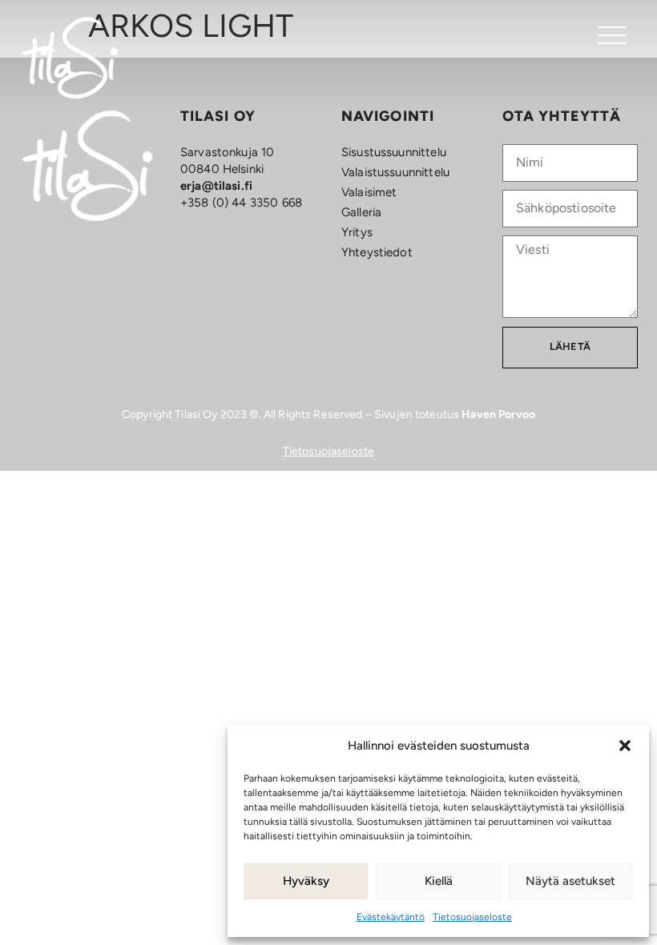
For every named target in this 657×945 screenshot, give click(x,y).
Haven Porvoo (498, 414)
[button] (625, 746)
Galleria (361, 212)
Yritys (357, 232)
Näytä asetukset (570, 881)
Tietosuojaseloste (472, 917)
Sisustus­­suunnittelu (393, 152)
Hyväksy (306, 881)
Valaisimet (369, 192)
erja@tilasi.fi (216, 186)
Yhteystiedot (377, 252)
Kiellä (439, 881)
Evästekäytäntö (391, 917)
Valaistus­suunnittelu (395, 172)
